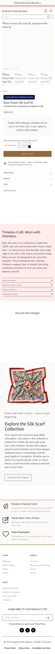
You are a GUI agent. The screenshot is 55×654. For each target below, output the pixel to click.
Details (6, 178)
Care (5, 184)
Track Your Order (9, 596)
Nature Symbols (9, 565)
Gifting (5, 573)
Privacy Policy (40, 624)
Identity (6, 569)
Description (8, 172)
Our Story (34, 561)
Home (5, 91)
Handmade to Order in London (11, 285)
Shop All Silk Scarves (18, 477)
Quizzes (33, 573)
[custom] (22, 630)
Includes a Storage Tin (9, 290)
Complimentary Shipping (10, 294)
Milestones (7, 561)
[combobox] (27, 17)
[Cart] (46, 10)
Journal (33, 569)
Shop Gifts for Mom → (27, 3)
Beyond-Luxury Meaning (40, 565)
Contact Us (7, 600)
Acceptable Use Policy (41, 648)
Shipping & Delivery (11, 588)
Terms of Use (23, 648)
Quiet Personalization (9, 280)
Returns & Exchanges (11, 592)
